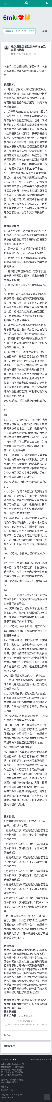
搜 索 (44, 31)
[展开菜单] (5, 3)
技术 (13, 54)
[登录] (46, 3)
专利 (9, 1035)
